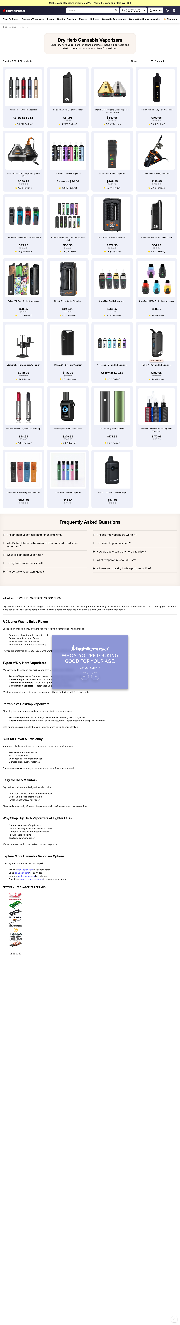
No (84, 676)
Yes (95, 676)
